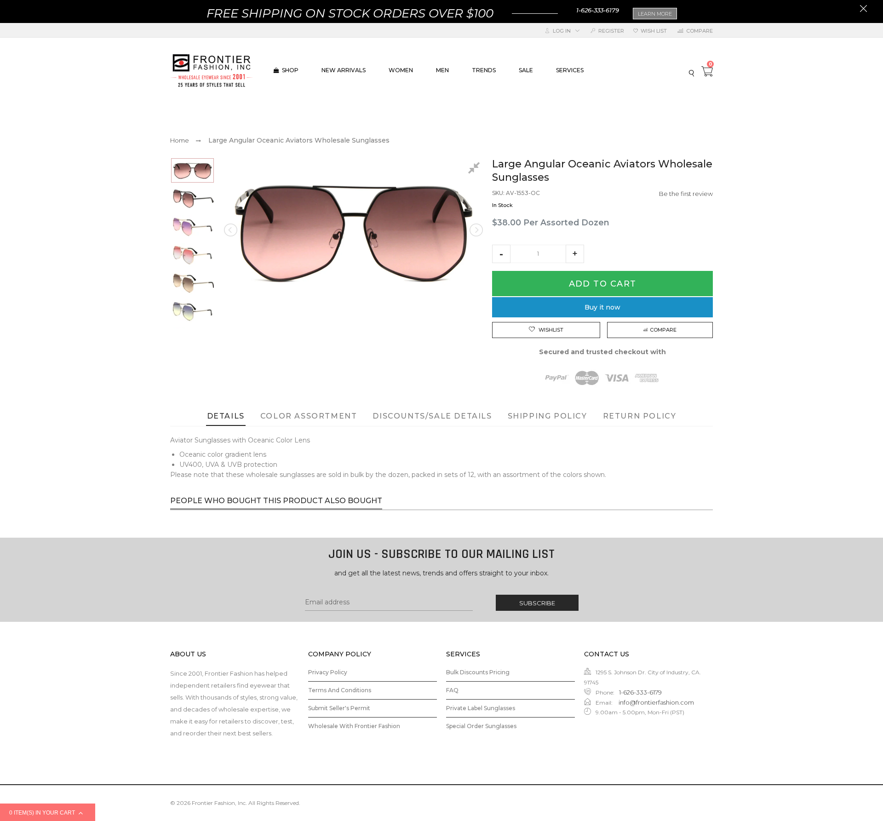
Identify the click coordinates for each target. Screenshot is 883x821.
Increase (575, 254)
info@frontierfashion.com (655, 702)
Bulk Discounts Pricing (478, 672)
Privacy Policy (327, 672)
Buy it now (602, 307)
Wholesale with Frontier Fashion (354, 726)
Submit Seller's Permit (339, 708)
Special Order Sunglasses (481, 726)
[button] (501, 254)
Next (475, 230)
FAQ (452, 690)
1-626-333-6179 (597, 10)
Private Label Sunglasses (480, 708)
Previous (231, 230)
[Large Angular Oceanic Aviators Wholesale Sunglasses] (192, 170)
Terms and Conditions (339, 690)
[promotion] (863, 10)
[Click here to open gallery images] (475, 169)
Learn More (655, 14)
